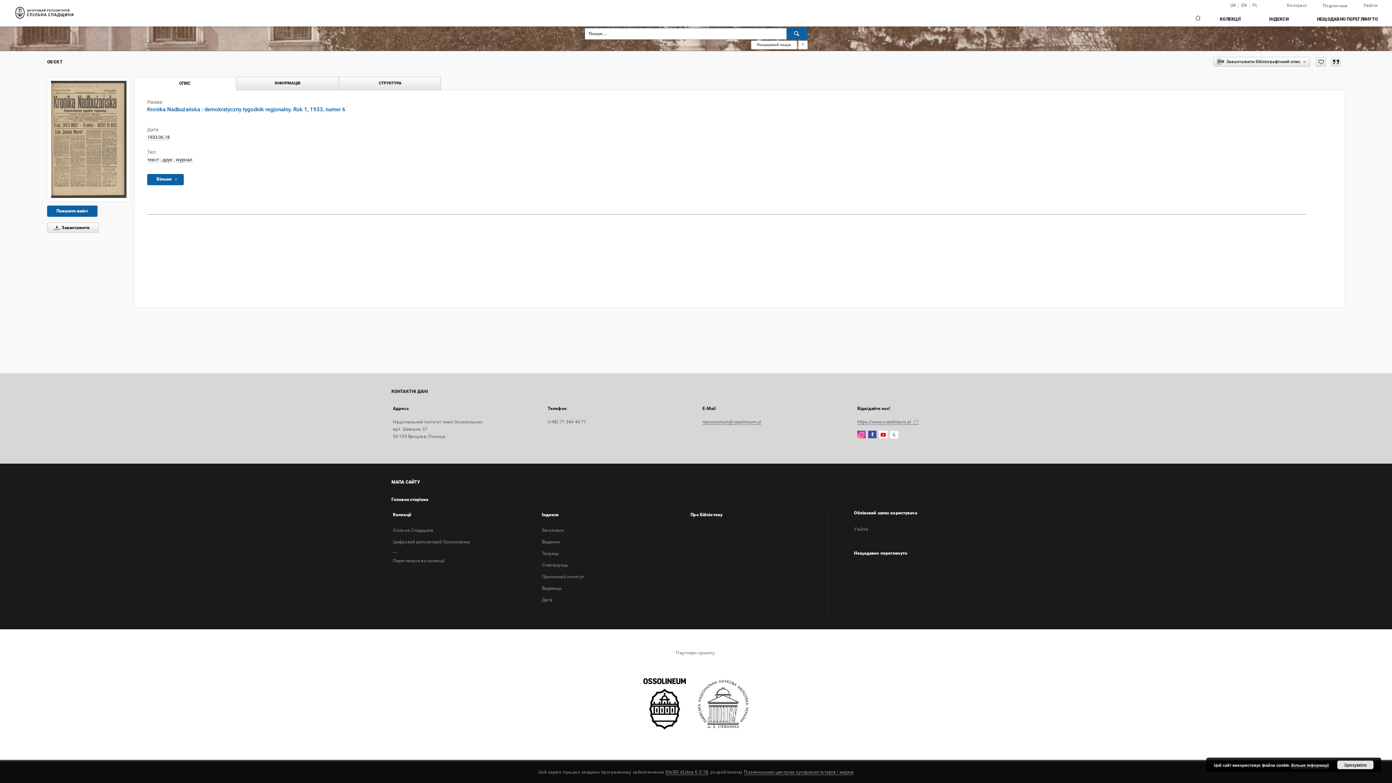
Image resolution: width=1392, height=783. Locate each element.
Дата (547, 599)
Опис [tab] (185, 83)
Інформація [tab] (287, 83)
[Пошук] (797, 34)
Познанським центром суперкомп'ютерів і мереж (799, 772)
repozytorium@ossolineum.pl (732, 421)
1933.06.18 (158, 137)
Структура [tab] (390, 83)
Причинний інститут (563, 576)
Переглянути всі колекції (419, 560)
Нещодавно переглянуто (1347, 19)
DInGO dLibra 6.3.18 (687, 772)
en (1244, 5)
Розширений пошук (774, 45)
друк (167, 159)
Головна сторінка (410, 499)
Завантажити (75, 227)
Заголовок (553, 530)
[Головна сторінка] (1197, 19)
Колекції (1230, 19)
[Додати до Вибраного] (1321, 62)
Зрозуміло (1355, 765)
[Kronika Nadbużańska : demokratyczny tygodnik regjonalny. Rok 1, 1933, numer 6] (89, 139)
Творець (550, 553)
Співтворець (555, 565)
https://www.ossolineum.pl (884, 421)
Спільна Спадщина (413, 530)
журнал (184, 159)
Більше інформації (1310, 765)
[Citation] (1336, 62)
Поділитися (1335, 5)
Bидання (551, 541)
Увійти (861, 529)
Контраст (1297, 5)
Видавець (552, 588)
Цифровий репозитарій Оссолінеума (431, 541)
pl (1255, 5)
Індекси (1279, 19)
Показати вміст (72, 211)
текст (153, 159)
